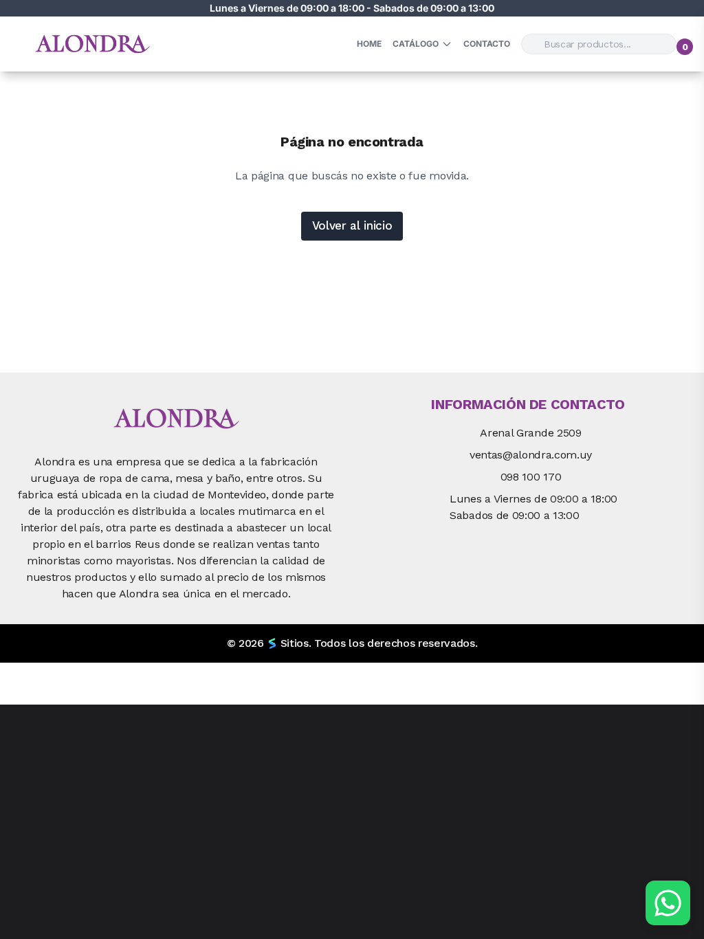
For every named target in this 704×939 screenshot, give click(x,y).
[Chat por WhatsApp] (668, 903)
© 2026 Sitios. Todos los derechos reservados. (352, 643)
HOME (369, 43)
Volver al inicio (352, 225)
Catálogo (416, 43)
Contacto (486, 43)
